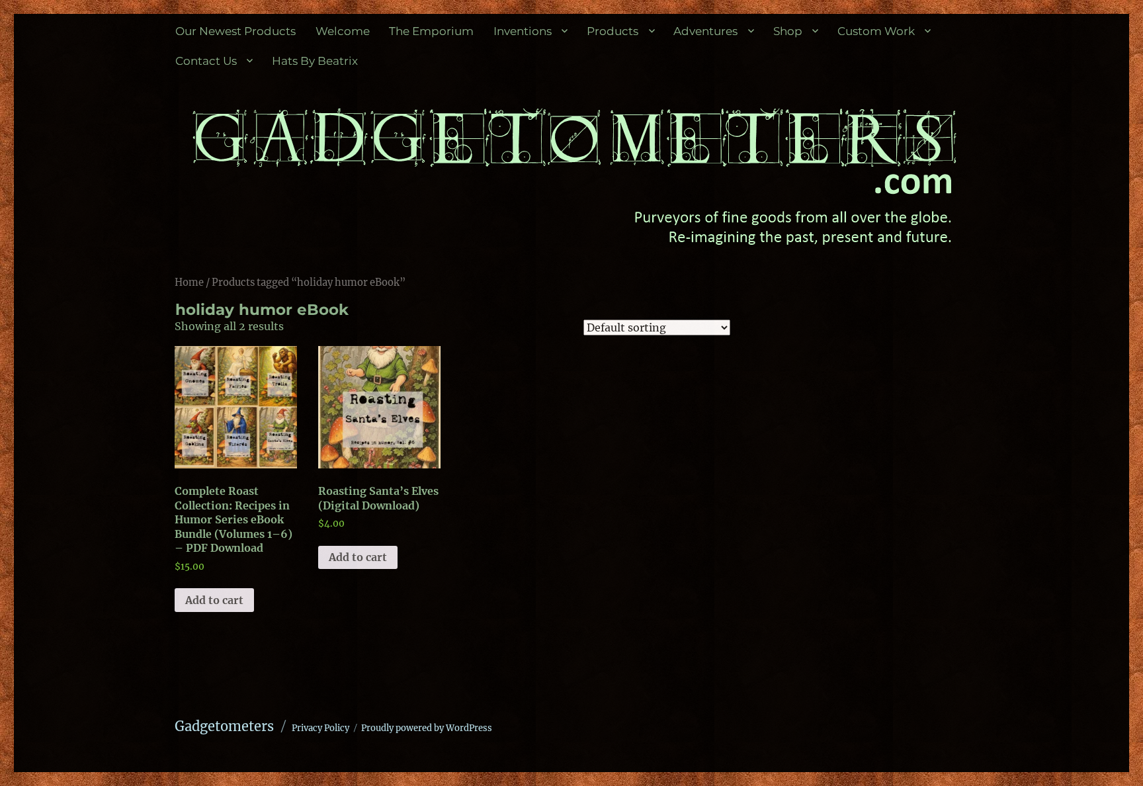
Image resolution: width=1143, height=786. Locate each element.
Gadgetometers (224, 726)
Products (612, 31)
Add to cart (214, 600)
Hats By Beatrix (315, 60)
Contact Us (206, 60)
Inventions (522, 31)
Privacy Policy (320, 728)
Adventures (705, 31)
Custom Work (876, 31)
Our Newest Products (235, 31)
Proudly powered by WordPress (426, 728)
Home (189, 282)
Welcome (343, 31)
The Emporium (431, 31)
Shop (787, 31)
